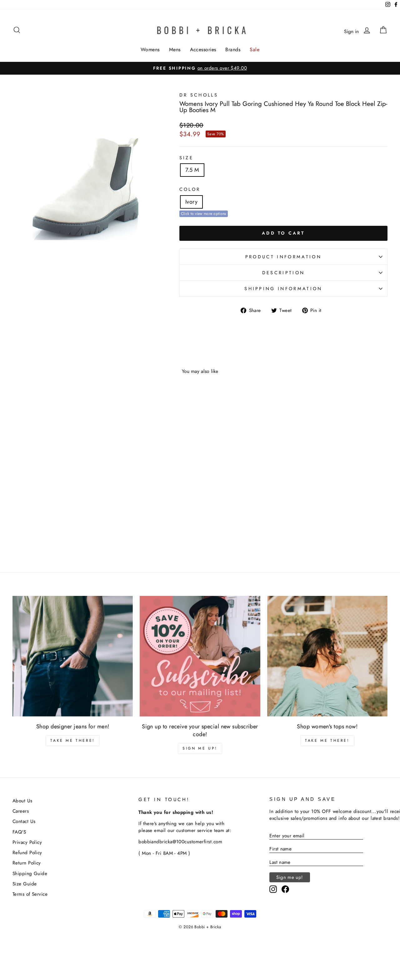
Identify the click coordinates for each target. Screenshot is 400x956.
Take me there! (72, 740)
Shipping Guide (29, 873)
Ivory (191, 202)
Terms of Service (30, 894)
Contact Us (24, 821)
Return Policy (26, 862)
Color (190, 189)
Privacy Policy (27, 842)
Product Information (283, 257)
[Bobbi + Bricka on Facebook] (285, 889)
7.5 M (192, 170)
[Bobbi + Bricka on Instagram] (273, 889)
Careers (20, 811)
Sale (254, 49)
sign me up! (200, 748)
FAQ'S (19, 832)
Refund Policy (27, 852)
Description (283, 273)
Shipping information (283, 288)
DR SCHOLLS (198, 95)
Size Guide (24, 883)
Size (186, 158)
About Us (22, 800)
